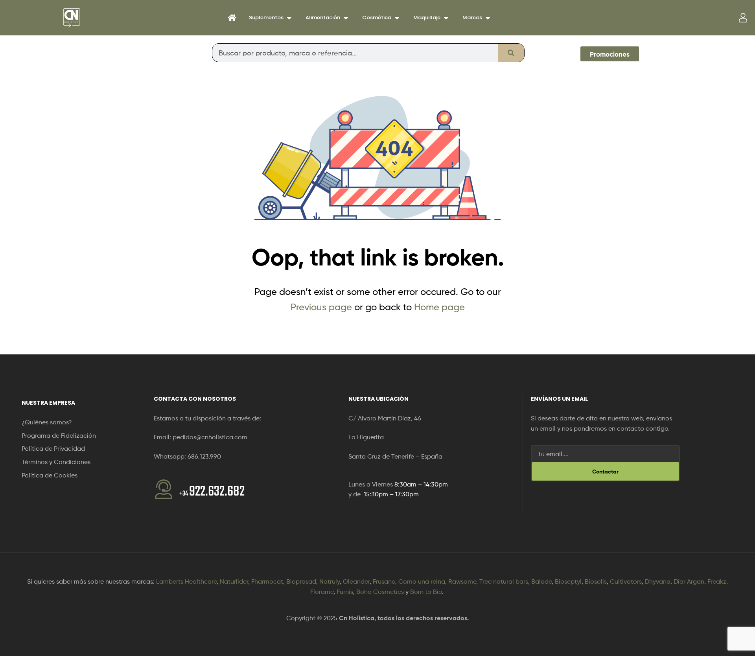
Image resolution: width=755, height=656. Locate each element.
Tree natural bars (503, 581)
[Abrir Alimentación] (346, 18)
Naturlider (234, 581)
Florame (321, 591)
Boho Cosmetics (380, 591)
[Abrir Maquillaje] (446, 18)
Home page (439, 307)
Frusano (384, 581)
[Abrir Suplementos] (289, 18)
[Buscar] (511, 53)
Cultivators (626, 581)
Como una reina (421, 581)
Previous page (321, 307)
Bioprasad (301, 581)
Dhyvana (657, 581)
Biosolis (596, 581)
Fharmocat (267, 581)
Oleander (356, 581)
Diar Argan (689, 581)
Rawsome (462, 581)
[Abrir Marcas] (488, 18)
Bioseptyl (568, 581)
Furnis (345, 591)
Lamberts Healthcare (186, 581)
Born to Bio (426, 591)
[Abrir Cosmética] (397, 18)
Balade (541, 581)
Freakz (716, 581)
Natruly (329, 581)
